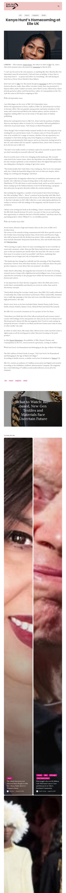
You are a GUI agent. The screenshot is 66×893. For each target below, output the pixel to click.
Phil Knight (53, 775)
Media (43, 15)
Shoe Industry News (43, 778)
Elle (20, 15)
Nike (46, 775)
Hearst (27, 15)
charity (39, 775)
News (9, 778)
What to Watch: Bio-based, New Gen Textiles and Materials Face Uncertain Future (33, 409)
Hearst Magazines (16, 340)
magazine (35, 15)
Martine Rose (12, 242)
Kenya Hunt (27, 65)
